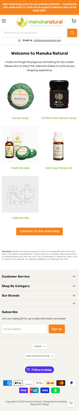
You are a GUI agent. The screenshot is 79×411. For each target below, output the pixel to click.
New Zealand (37, 356)
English (38, 346)
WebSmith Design (39, 404)
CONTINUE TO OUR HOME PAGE (39, 231)
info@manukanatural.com (47, 40)
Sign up (57, 329)
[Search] (72, 33)
